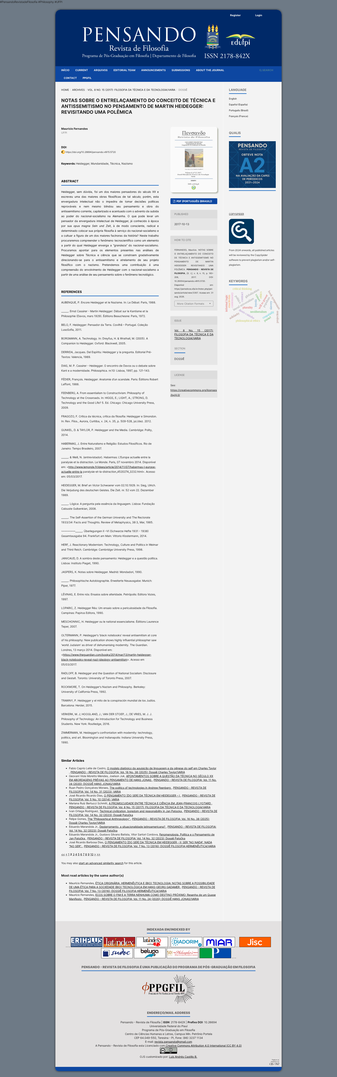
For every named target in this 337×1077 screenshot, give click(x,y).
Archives (78, 89)
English (233, 98)
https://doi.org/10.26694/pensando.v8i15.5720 (91, 152)
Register (235, 15)
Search (267, 70)
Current (81, 70)
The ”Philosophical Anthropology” (109, 819)
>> (98, 854)
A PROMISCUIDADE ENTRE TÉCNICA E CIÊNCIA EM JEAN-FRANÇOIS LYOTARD (160, 803)
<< (63, 854)
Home (65, 89)
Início (65, 70)
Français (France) (238, 116)
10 (91, 854)
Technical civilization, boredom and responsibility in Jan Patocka (141, 811)
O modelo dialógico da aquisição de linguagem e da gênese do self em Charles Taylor (161, 768)
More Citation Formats (190, 303)
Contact (70, 77)
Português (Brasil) (238, 110)
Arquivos (101, 70)
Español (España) (238, 104)
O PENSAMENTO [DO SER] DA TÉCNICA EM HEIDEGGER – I (142, 795)
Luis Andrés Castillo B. (183, 1056)
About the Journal (210, 70)
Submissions (181, 70)
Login (258, 15)
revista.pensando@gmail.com (173, 1041)
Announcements (153, 70)
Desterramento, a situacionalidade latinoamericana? (132, 826)
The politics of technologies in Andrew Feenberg (141, 787)
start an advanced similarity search (101, 863)
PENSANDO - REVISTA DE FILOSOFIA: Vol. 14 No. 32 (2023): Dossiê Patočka (136, 838)
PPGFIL (87, 77)
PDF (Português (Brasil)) (194, 201)
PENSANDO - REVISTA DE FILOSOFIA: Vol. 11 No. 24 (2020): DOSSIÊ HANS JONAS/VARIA (141, 899)
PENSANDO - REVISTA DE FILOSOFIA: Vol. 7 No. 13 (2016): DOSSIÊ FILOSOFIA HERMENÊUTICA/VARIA (150, 846)
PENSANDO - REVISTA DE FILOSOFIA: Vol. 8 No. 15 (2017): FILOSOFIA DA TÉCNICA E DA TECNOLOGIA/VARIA (139, 807)
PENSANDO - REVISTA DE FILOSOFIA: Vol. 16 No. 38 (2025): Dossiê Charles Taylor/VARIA (128, 772)
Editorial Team (124, 70)
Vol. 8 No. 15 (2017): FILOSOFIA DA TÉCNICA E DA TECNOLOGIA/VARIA (131, 89)
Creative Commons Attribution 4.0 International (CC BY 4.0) (203, 1045)
